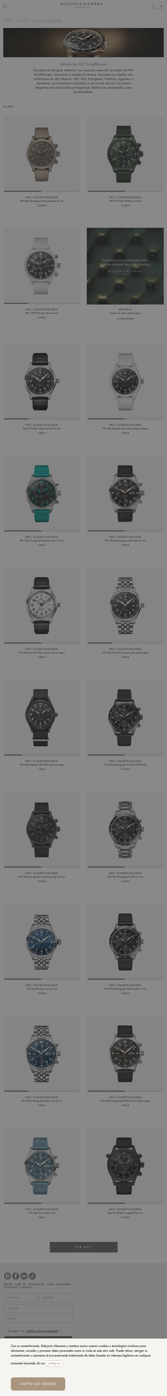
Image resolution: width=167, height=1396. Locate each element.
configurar (54, 1363)
